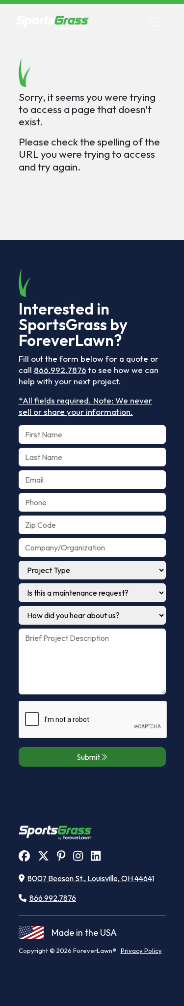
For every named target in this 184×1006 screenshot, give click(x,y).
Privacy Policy (141, 950)
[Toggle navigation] (154, 22)
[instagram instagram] (78, 856)
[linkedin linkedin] (96, 856)
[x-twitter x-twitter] (43, 856)
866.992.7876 (60, 370)
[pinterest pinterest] (61, 856)
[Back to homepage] (52, 22)
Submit (88, 757)
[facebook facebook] (24, 856)
